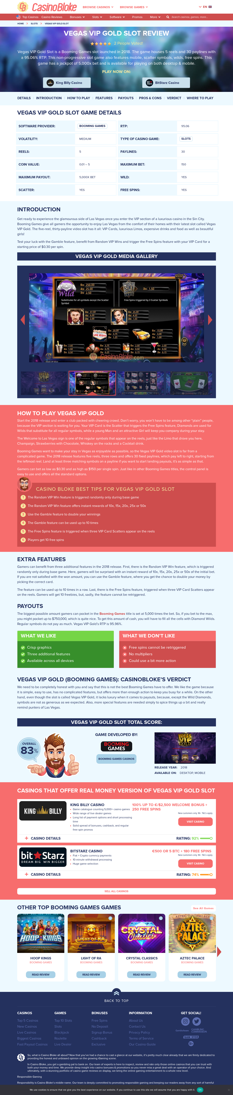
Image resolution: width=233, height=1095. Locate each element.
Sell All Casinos (116, 891)
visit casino (195, 821)
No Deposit (100, 1027)
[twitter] (196, 1021)
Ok (200, 1089)
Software (115, 17)
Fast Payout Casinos (32, 1044)
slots (34, 24)
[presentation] (219, 952)
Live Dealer (62, 1044)
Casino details (46, 838)
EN (205, 7)
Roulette (60, 1038)
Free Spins (99, 1021)
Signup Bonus (102, 1033)
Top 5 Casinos (27, 1021)
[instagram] (185, 1021)
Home (20, 24)
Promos (137, 17)
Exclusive (98, 1044)
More (153, 17)
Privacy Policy (139, 1033)
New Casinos (27, 1027)
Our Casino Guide (142, 1044)
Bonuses (75, 17)
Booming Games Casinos (116, 759)
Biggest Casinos (29, 1038)
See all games (203, 908)
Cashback (99, 1038)
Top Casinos (30, 17)
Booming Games (92, 126)
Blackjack (61, 1033)
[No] (228, 1090)
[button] (23, 319)
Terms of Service (141, 1038)
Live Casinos (26, 1033)
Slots (95, 17)
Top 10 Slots (63, 1021)
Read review (40, 974)
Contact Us (137, 1027)
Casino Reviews (51, 17)
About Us (136, 1021)
